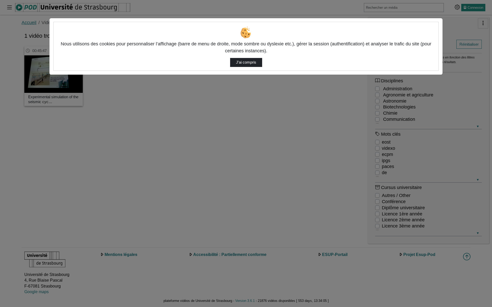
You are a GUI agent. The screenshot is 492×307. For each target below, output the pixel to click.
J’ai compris (246, 62)
